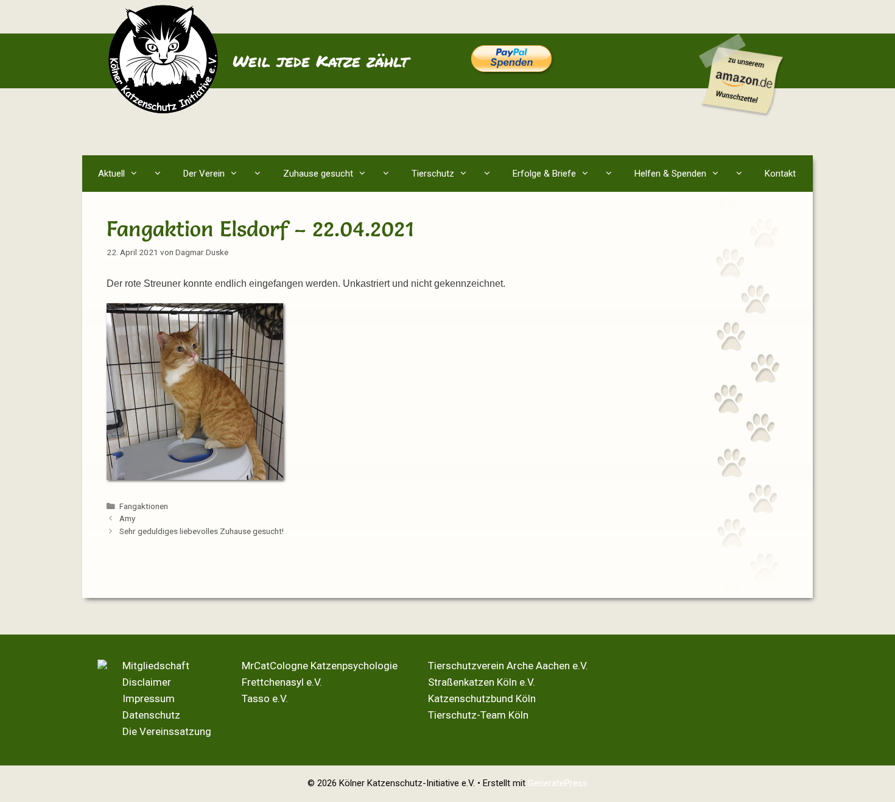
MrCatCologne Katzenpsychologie (320, 666)
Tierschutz (433, 173)
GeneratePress (558, 783)
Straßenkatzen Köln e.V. (481, 682)
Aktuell (111, 173)
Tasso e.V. (265, 698)
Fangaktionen (143, 506)
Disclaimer (146, 682)
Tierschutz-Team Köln (478, 715)
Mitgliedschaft (155, 666)
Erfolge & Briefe (544, 173)
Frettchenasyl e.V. (282, 682)
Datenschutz (151, 715)
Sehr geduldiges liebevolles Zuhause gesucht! (201, 531)
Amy (127, 518)
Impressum (148, 698)
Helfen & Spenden (670, 173)
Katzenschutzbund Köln (482, 698)
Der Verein (204, 173)
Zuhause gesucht (318, 173)
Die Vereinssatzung (166, 731)
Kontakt (780, 173)
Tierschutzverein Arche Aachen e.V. (508, 666)
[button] (160, 173)
